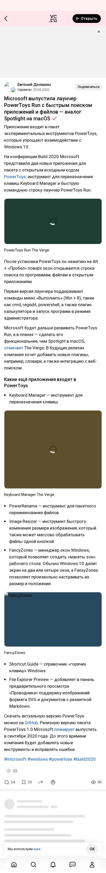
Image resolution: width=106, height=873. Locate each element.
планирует (64, 729)
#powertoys (60, 759)
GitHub (31, 722)
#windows (38, 759)
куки (36, 849)
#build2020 (84, 759)
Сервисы (24, 90)
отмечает (13, 347)
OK (92, 849)
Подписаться (88, 87)
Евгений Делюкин (34, 84)
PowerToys (15, 176)
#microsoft (15, 759)
